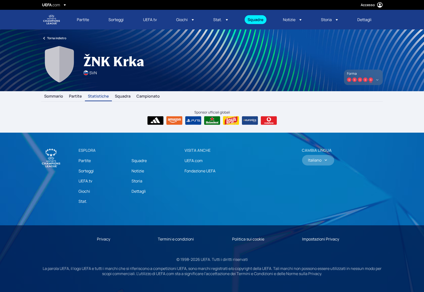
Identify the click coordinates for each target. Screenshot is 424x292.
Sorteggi (86, 171)
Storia (137, 181)
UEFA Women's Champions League (51, 19)
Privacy (103, 239)
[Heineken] (212, 120)
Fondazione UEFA (200, 171)
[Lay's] (231, 120)
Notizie (138, 171)
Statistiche (98, 96)
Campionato (148, 96)
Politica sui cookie (248, 239)
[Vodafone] (269, 120)
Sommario (53, 96)
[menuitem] (86, 19)
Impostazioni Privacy (320, 239)
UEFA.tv (85, 181)
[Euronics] (250, 120)
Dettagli (139, 191)
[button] (185, 19)
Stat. (83, 201)
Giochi (84, 191)
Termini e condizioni (176, 239)
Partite (75, 96)
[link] (83, 19)
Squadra (123, 96)
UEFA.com (194, 160)
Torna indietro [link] (56, 38)
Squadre (139, 160)
